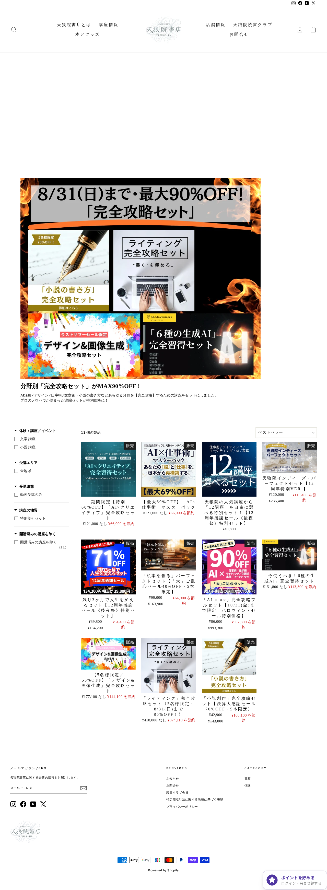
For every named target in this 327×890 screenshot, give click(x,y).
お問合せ (239, 34)
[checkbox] (40, 439)
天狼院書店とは (74, 24)
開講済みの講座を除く (37, 534)
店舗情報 (216, 24)
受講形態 (26, 486)
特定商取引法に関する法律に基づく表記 (194, 799)
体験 (247, 785)
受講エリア (28, 463)
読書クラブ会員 (177, 792)
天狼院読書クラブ (253, 24)
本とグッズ (87, 34)
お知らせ (172, 778)
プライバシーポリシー (182, 807)
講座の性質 (28, 510)
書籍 (247, 778)
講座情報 (109, 24)
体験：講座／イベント (37, 431)
